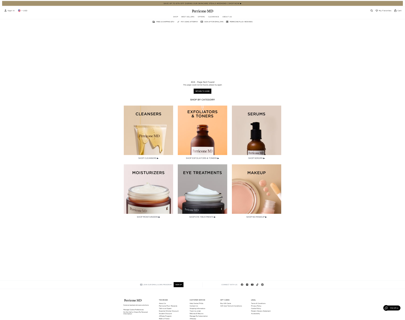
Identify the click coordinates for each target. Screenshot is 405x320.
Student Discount (165, 313)
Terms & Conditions (258, 303)
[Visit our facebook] (242, 284)
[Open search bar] (371, 10)
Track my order (195, 311)
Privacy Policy (256, 306)
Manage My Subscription (199, 316)
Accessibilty (255, 313)
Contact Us (194, 306)
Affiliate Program (165, 316)
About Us (162, 303)
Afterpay (193, 318)
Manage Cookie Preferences (133, 309)
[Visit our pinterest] (262, 284)
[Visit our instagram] (247, 284)
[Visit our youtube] (252, 284)
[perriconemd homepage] (202, 11)
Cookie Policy (256, 308)
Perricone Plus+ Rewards (168, 306)
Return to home (202, 91)
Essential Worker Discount (169, 311)
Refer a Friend (164, 318)
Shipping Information (197, 308)
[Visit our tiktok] (257, 284)
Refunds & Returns (196, 313)
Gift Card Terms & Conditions (231, 306)
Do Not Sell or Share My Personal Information (135, 313)
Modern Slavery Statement (261, 311)
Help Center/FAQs (196, 303)
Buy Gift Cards (225, 303)
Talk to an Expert (165, 308)
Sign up (178, 284)
